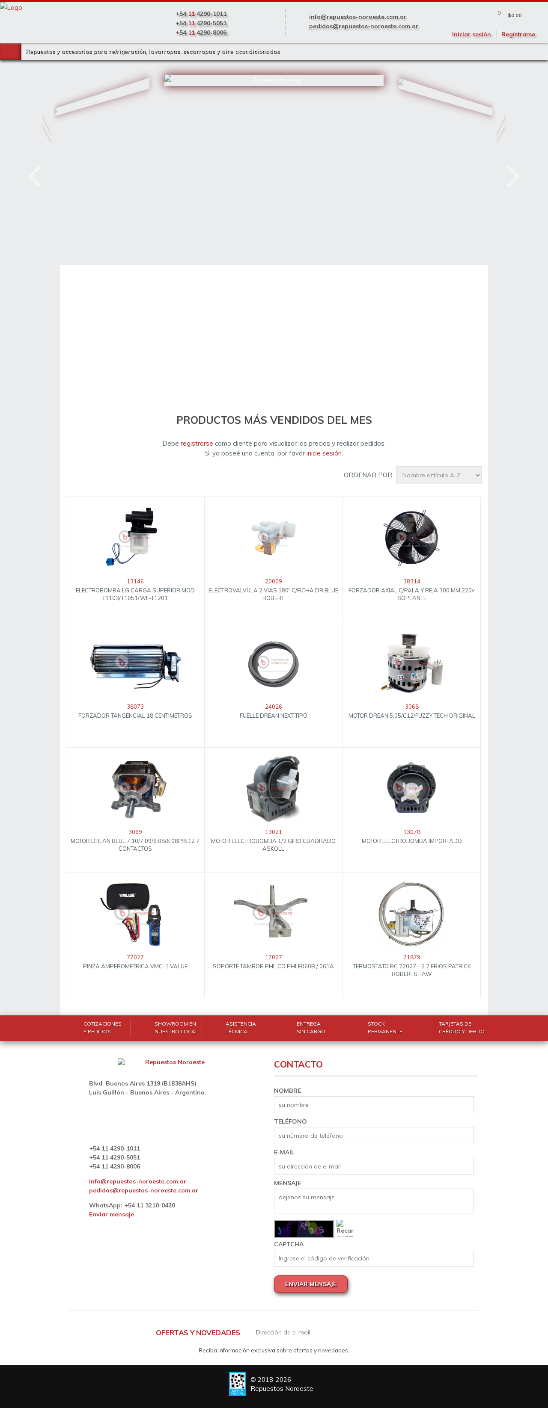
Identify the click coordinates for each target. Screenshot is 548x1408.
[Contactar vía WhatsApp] (36, 1372)
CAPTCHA (289, 1244)
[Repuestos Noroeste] (78, 147)
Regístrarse (518, 34)
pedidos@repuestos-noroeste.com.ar (363, 26)
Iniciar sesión (471, 34)
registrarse (197, 443)
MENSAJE (287, 1183)
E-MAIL (284, 1152)
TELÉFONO (290, 1121)
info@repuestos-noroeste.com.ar (357, 17)
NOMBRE (287, 1090)
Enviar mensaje (111, 1214)
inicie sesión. (325, 453)
